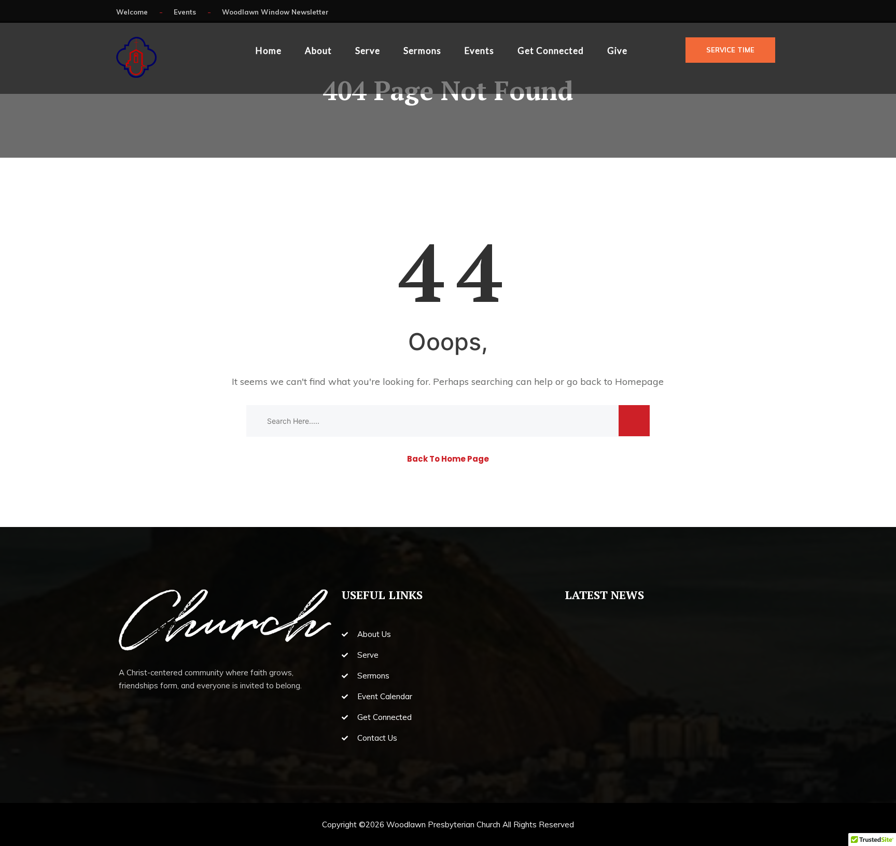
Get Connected (550, 50)
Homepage (639, 381)
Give (617, 50)
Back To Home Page (448, 458)
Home (269, 50)
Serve (367, 50)
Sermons (422, 50)
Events (479, 50)
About (318, 50)
